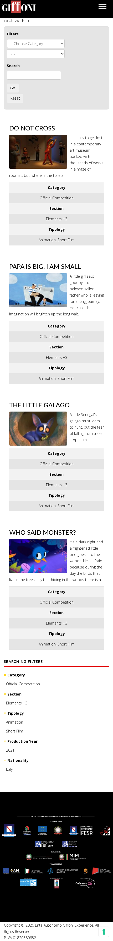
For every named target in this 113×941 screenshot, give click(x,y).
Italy (9, 769)
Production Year (22, 741)
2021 (10, 750)
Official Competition (23, 683)
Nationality (18, 760)
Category (16, 674)
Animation (14, 722)
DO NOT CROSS (32, 128)
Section (14, 694)
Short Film (14, 731)
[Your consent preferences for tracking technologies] (104, 932)
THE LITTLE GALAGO (39, 405)
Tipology (15, 713)
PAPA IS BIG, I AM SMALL (45, 267)
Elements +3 (16, 703)
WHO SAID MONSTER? (42, 533)
